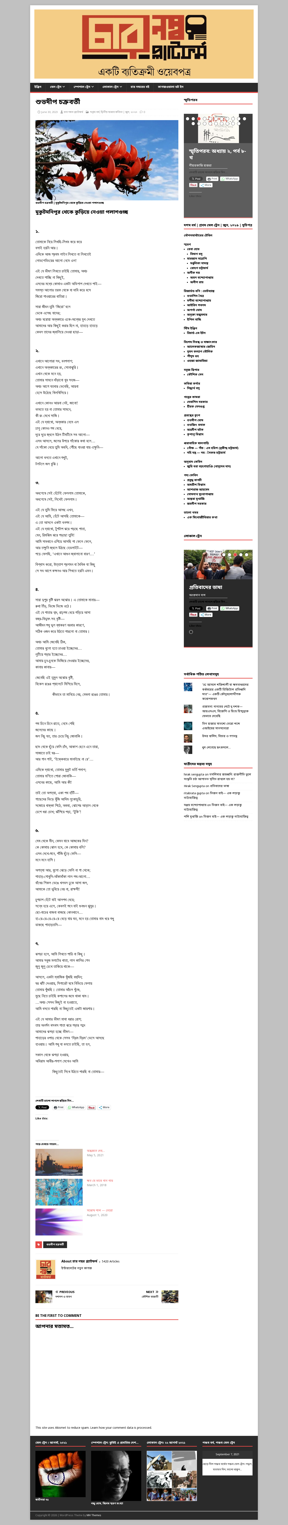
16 (216, 123)
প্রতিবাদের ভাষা (219, 786)
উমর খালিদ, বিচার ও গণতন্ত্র (219, 736)
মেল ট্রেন (55, 87)
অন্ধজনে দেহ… (96, 1151)
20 (239, 123)
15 (210, 123)
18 (227, 123)
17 (221, 123)
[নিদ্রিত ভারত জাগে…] (218, 564)
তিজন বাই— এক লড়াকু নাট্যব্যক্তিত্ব (225, 817)
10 (239, 119)
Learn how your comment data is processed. (121, 1428)
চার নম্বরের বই (140, 87)
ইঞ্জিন (37, 87)
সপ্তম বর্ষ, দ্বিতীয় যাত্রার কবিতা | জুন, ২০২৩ (113, 112)
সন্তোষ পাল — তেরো (100, 1211)
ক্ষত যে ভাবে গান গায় (100, 1181)
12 (193, 123)
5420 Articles (111, 1262)
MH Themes (94, 1515)
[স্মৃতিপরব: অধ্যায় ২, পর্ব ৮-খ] (218, 128)
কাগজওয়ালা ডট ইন (170, 87)
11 (244, 119)
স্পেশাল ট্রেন (82, 87)
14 (204, 123)
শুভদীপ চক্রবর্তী (55, 1244)
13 (199, 123)
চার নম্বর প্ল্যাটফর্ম (73, 112)
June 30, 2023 (49, 112)
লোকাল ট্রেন (110, 87)
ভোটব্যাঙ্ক (208, 291)
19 (233, 123)
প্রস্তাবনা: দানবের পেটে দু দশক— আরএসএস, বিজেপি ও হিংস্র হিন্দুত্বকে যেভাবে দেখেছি (225, 711)
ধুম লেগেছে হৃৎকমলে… (216, 748)
